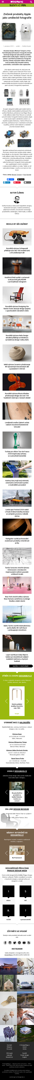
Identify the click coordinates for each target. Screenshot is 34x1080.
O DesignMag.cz (25, 1045)
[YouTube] (24, 943)
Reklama (9, 1047)
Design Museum (21, 809)
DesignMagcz (9, 955)
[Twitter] (15, 943)
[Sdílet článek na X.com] (20, 179)
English (24, 1057)
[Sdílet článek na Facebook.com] (10, 179)
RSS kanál (9, 1053)
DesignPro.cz (17, 835)
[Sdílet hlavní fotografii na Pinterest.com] (17, 182)
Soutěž (24, 1053)
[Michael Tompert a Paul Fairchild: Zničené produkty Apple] (17, 32)
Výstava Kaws (17, 734)
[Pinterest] (19, 943)
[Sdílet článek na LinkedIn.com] (6, 182)
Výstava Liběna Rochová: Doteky (17, 750)
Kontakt (9, 1045)
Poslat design (24, 1055)
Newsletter (9, 1057)
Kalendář (9, 1055)
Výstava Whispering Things (18, 742)
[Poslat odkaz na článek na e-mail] (27, 182)
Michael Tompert (17, 175)
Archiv (24, 1049)
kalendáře (24, 722)
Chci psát (9, 1049)
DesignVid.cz (21, 771)
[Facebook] (5, 943)
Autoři (25, 1047)
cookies (10, 1072)
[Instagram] (10, 943)
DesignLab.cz (21, 1077)
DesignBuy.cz (25, 675)
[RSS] (29, 943)
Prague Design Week (17, 870)
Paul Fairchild (27, 175)
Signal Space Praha (17, 758)
